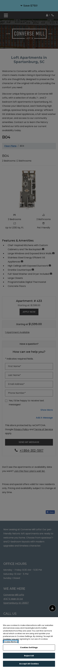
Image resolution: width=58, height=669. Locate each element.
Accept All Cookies (29, 663)
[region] (29, 643)
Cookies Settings (29, 647)
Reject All (29, 655)
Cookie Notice (11, 641)
